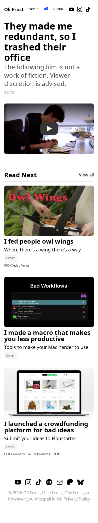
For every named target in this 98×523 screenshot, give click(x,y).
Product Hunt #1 (49, 454)
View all (86, 175)
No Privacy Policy (73, 499)
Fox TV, (31, 454)
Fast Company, (15, 454)
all (46, 8)
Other (10, 258)
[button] (49, 129)
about (58, 8)
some (34, 8)
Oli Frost (14, 9)
